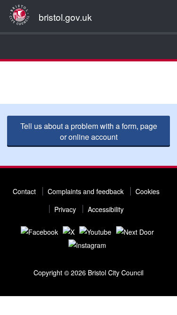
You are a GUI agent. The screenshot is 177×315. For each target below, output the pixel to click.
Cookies (147, 191)
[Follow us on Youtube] (95, 231)
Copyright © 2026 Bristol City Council (88, 272)
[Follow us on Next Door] (135, 231)
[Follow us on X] (69, 231)
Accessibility (106, 209)
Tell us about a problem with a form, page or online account (88, 131)
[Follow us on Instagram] (87, 244)
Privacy (65, 209)
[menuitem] (9, 46)
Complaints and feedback (86, 191)
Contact (24, 191)
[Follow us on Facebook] (39, 231)
